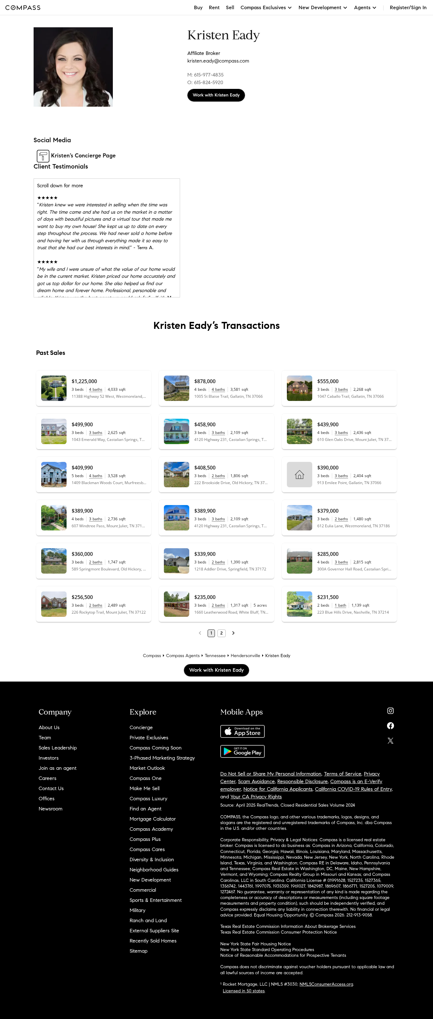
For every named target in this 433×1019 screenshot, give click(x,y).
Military (137, 910)
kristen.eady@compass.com (218, 61)
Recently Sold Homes (153, 941)
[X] (390, 739)
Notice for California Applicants (278, 789)
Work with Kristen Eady (216, 95)
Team (45, 738)
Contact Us (51, 788)
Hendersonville (245, 655)
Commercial (143, 890)
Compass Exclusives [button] (263, 7)
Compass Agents (183, 655)
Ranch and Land (148, 920)
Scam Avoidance (256, 781)
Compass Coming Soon (156, 748)
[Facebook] (390, 724)
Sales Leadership (58, 748)
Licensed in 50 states (244, 991)
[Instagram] (390, 709)
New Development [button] (320, 7)
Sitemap (138, 951)
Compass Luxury (148, 799)
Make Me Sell (144, 788)
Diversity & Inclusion (152, 859)
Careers (47, 778)
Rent (214, 7)
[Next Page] (233, 633)
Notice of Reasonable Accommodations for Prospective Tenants (283, 955)
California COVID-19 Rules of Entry (353, 789)
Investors (49, 758)
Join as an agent (57, 768)
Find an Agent (145, 809)
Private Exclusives (149, 738)
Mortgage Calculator (153, 819)
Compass (152, 655)
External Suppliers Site (154, 931)
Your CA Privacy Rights (256, 797)
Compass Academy (151, 829)
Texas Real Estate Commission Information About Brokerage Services (288, 926)
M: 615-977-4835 (205, 75)
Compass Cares (147, 849)
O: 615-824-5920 (205, 82)
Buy (198, 7)
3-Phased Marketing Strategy (162, 758)
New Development (150, 880)
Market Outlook (147, 768)
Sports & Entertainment (156, 900)
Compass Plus (145, 839)
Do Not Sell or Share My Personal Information (270, 774)
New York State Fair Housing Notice (255, 944)
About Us (49, 727)
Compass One (146, 778)
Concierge (141, 727)
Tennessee (215, 655)
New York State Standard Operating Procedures (267, 949)
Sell (230, 7)
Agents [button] (362, 7)
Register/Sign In (408, 7)
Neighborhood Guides (154, 870)
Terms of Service (342, 774)
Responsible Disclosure (302, 781)
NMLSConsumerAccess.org (326, 984)
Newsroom (50, 809)
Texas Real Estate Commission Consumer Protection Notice (278, 932)
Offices (47, 799)
